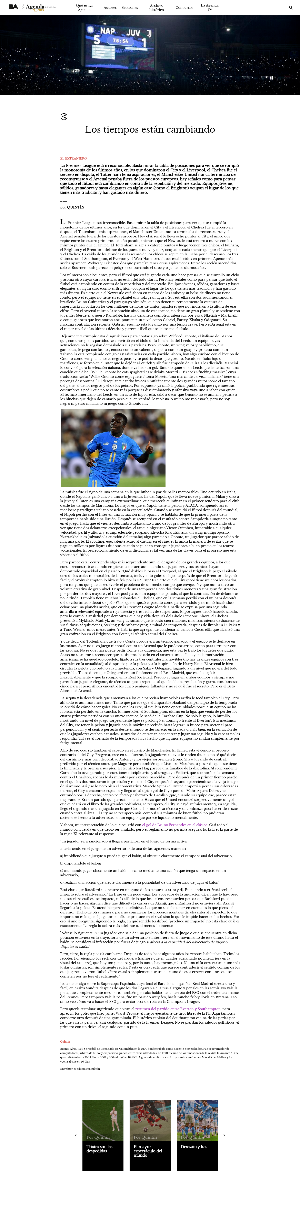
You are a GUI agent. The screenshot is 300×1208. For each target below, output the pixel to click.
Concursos (184, 8)
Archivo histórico (156, 7)
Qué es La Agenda (84, 7)
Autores (110, 8)
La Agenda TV (210, 7)
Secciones (130, 8)
